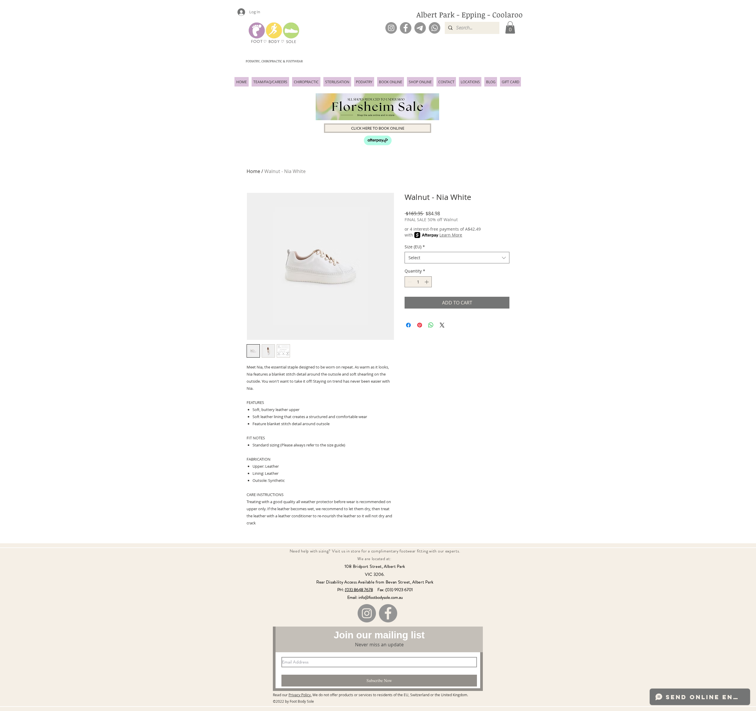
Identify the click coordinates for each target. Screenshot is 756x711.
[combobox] (457, 257)
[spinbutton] (418, 282)
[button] (510, 27)
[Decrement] (409, 282)
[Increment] (427, 282)
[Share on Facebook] (408, 325)
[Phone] (434, 28)
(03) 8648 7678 (359, 590)
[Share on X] (442, 325)
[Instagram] (391, 28)
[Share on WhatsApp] (430, 325)
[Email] (420, 28)
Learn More (450, 235)
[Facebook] (405, 28)
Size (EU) (415, 246)
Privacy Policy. (300, 694)
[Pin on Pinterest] (419, 325)
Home (253, 171)
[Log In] (238, 12)
